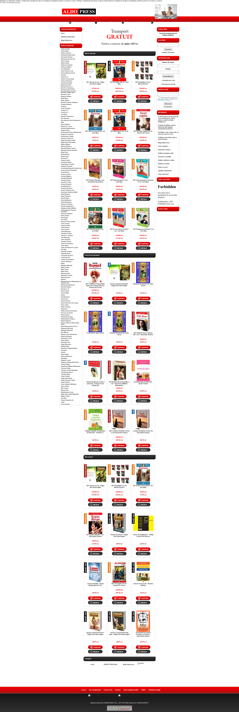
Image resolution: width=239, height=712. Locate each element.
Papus (63, 295)
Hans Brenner (65, 194)
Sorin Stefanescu (66, 356)
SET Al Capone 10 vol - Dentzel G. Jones (119, 584)
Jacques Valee (65, 225)
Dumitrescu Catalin (67, 136)
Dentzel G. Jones (66, 126)
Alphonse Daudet (66, 65)
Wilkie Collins (65, 396)
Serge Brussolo (66, 344)
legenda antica (66, 253)
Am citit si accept (5, 2)
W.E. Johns (64, 388)
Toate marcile (65, 49)
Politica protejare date (166, 153)
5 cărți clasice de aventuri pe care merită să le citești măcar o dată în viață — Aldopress (168, 119)
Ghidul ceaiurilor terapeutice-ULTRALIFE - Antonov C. (95, 432)
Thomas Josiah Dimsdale (69, 370)
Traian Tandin (65, 376)
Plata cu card (162, 167)
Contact (158, 22)
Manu (63, 263)
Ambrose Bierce (66, 67)
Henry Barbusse (66, 200)
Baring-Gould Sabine (68, 89)
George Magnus (66, 176)
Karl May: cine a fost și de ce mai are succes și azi (168, 133)
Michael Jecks (65, 273)
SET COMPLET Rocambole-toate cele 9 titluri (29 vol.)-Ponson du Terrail (95, 285)
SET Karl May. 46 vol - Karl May (119, 83)
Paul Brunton (65, 297)
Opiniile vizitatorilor (165, 171)
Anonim (63, 75)
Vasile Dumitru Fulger (68, 380)
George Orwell (65, 180)
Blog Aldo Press (164, 143)
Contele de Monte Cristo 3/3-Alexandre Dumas (143, 432)
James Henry (65, 227)
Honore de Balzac (67, 213)
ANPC (143, 690)
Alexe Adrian (65, 61)
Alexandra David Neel (68, 55)
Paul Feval (64, 299)
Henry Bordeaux (66, 202)
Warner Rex (64, 390)
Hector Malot (65, 198)
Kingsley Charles (66, 251)
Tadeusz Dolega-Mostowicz (70, 362)
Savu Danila (65, 340)
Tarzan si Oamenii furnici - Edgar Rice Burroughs (95, 633)
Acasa (83, 690)
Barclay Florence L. (67, 87)
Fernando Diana (66, 162)
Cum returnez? (163, 174)
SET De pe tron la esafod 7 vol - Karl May (119, 230)
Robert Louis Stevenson (69, 334)
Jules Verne (64, 245)
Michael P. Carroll (66, 275)
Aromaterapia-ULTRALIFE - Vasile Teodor (143, 383)
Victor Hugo (65, 386)
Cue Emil (64, 114)
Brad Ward (64, 98)
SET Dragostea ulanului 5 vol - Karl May (143, 230)
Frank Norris (65, 172)
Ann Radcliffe (65, 69)
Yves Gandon (65, 404)
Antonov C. (64, 77)
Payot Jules (65, 305)
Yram (62, 402)
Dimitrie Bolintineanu (68, 128)
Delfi (62, 122)
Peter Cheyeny (65, 307)
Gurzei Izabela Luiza (67, 190)
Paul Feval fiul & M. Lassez (69, 303)
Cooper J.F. (64, 110)
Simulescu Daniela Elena (69, 348)
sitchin (63, 352)
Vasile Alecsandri (66, 378)
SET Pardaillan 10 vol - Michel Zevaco (143, 83)
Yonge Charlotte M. (67, 400)
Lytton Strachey (66, 261)
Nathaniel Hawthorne (68, 285)
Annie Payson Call (67, 71)
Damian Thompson (67, 116)
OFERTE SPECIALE (68, 37)
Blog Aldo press (66, 40)
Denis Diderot (65, 124)
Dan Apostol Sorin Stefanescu (71, 120)
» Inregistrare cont (168, 80)
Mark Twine (64, 271)
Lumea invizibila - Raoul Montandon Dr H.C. (95, 584)
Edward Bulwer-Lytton (68, 148)
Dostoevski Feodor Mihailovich (71, 132)
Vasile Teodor (65, 382)
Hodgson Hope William (68, 208)
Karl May (64, 249)
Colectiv (63, 106)
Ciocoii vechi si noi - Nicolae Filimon (143, 584)
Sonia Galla (64, 354)
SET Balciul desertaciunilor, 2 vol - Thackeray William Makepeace (119, 383)
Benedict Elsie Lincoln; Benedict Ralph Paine (68, 91)
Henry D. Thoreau (66, 204)
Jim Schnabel (65, 237)
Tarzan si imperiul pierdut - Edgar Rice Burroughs (119, 285)
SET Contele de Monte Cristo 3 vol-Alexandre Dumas (119, 432)
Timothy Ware (65, 374)
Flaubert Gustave (66, 166)
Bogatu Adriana (66, 96)
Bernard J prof (65, 94)
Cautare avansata (168, 52)
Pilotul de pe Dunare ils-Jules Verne (143, 285)
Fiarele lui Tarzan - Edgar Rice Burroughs (119, 535)
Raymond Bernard (67, 328)
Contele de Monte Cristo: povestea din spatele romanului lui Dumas (167, 127)
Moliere (63, 279)
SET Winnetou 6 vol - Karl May (119, 132)
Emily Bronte (65, 154)
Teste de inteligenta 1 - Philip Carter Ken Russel (143, 535)
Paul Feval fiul (65, 301)
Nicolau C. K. (65, 289)
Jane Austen (65, 229)
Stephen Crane (66, 360)
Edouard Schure (66, 146)
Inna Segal (64, 217)
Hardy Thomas (66, 196)
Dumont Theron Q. (67, 138)
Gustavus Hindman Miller (69, 192)
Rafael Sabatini (66, 321)
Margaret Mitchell (66, 265)
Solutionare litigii (154, 690)
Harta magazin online (130, 690)
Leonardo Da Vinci (67, 255)
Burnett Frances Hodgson (69, 102)
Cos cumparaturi (133, 22)
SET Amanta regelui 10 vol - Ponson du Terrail (143, 132)
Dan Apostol (65, 118)
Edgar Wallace (65, 144)
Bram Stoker (65, 100)
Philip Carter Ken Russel (69, 311)
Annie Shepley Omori (68, 73)
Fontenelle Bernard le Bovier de (71, 168)
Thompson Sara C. (67, 372)
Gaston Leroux (66, 174)
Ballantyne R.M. (66, 85)
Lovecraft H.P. (65, 257)
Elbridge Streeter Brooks (69, 150)
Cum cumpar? (105, 22)
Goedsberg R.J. (66, 186)
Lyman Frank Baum (67, 259)
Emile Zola (64, 152)
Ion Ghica (64, 219)
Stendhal (64, 358)
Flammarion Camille (67, 164)
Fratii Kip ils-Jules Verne (95, 333)
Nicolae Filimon (66, 287)
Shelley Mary (65, 346)
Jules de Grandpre (67, 243)
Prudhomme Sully (67, 317)
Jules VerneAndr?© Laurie (69, 247)
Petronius (64, 309)
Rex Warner (64, 332)
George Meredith (66, 178)
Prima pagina (79, 22)
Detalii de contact (164, 150)
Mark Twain (64, 269)
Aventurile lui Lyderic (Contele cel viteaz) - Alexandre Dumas (143, 634)
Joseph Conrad (66, 241)
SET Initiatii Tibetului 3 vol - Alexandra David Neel (95, 181)
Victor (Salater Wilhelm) (68, 384)
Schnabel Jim (65, 342)
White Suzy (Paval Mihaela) (70, 394)
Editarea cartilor (164, 164)
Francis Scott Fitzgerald (69, 170)
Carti (62, 33)
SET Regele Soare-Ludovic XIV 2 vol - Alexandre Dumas (143, 334)
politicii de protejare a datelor (152, 1)
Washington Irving (67, 392)
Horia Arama (65, 215)
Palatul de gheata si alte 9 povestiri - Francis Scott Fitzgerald (95, 383)
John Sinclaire (65, 239)
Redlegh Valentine (67, 330)
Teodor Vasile (65, 364)
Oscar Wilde (65, 293)
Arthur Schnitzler (66, 81)
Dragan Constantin (67, 134)
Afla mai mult (15, 2)
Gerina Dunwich (66, 184)
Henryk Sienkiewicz (67, 206)
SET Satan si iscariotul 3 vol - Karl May (95, 132)
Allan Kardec (65, 63)
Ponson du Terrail (67, 313)
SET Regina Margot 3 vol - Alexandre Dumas (95, 535)
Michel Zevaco (65, 277)
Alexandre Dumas (67, 57)
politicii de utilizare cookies (67, 1)
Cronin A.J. (64, 112)
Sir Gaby (64, 350)
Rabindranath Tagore (68, 319)
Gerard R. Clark (66, 182)
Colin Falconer (66, 108)
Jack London (65, 223)
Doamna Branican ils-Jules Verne (119, 334)
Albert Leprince (66, 53)
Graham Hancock (66, 188)
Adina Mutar (65, 51)
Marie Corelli (65, 267)
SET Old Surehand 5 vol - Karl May (95, 230)
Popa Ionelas (65, 315)
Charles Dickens (66, 104)
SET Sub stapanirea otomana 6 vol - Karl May (143, 181)
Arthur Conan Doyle (67, 79)
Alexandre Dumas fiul (68, 59)
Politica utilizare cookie (166, 160)
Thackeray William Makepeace (70, 366)
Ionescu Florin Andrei (68, 221)
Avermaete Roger (66, 83)
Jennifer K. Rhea (66, 233)
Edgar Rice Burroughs (68, 140)
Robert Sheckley (66, 336)
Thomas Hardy (66, 368)
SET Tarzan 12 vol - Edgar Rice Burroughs (95, 83)
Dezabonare (168, 107)
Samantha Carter (66, 338)
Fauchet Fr (64, 158)
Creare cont (108, 690)
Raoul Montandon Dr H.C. (69, 326)
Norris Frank (65, 291)
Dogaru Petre (65, 130)
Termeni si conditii (164, 157)
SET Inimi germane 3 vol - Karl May (119, 181)
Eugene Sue (65, 156)
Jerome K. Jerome (67, 235)
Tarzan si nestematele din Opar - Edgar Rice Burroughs (119, 633)
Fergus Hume (65, 160)
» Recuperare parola (168, 84)
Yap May (63, 398)
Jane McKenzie (66, 231)
